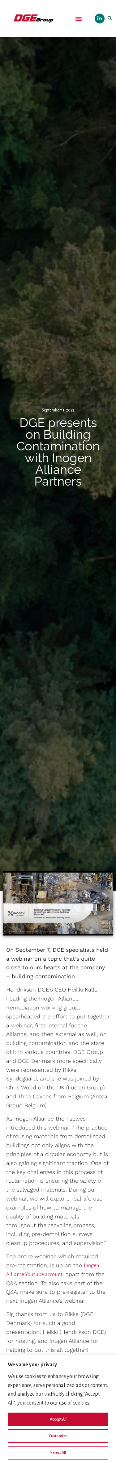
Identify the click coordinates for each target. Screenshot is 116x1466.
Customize (58, 1436)
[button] (78, 18)
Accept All (58, 1419)
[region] (58, 1410)
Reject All (58, 1453)
